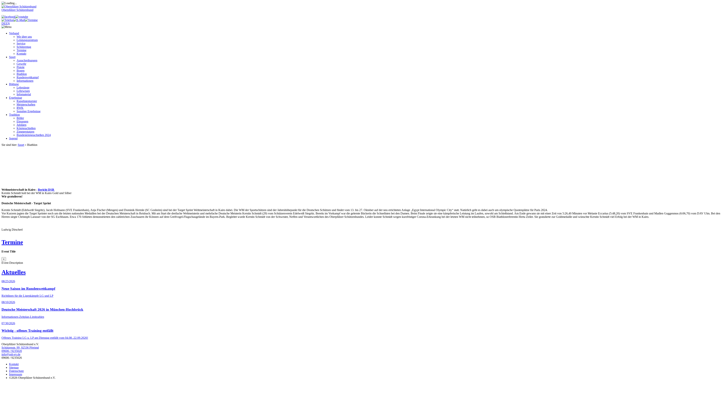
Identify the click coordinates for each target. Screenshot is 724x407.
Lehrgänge (23, 87)
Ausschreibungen (27, 60)
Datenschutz (16, 371)
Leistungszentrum (27, 40)
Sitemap (14, 367)
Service (21, 43)
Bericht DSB (46, 189)
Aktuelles (14, 272)
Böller (20, 118)
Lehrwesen (23, 91)
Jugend (13, 138)
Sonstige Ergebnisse (29, 111)
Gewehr (21, 63)
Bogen (21, 70)
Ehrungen (22, 121)
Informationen (25, 80)
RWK (20, 107)
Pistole (21, 67)
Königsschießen (26, 128)
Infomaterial (24, 94)
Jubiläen (21, 124)
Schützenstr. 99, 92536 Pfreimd (20, 347)
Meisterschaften (26, 104)
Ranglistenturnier (27, 101)
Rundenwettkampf (28, 77)
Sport (12, 57)
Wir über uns (24, 36)
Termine (21, 50)
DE (4, 23)
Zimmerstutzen (25, 131)
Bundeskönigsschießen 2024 (34, 135)
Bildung (14, 84)
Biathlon (22, 74)
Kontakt (21, 53)
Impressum (15, 374)
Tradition (14, 114)
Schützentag (24, 46)
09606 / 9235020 (12, 351)
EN (8, 23)
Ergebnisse (15, 97)
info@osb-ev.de (11, 354)
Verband (14, 33)
